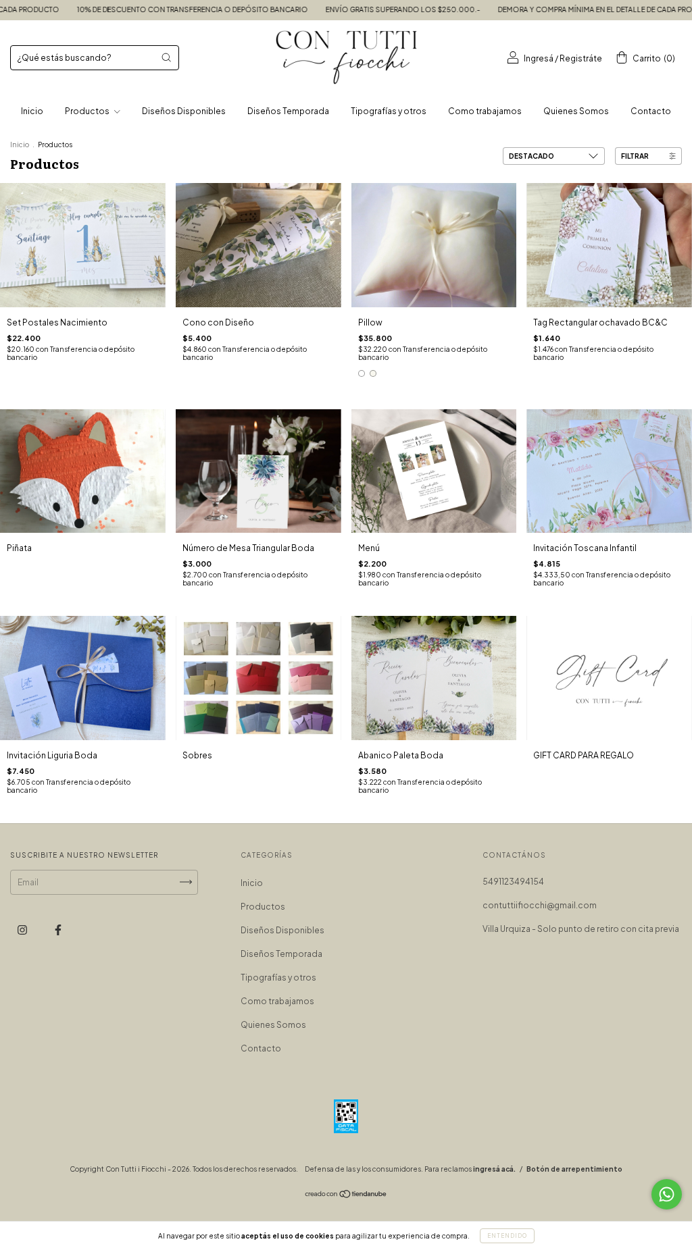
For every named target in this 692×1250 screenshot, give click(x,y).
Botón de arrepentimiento (574, 1169)
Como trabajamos (485, 111)
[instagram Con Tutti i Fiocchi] (23, 930)
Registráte (581, 58)
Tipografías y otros (388, 111)
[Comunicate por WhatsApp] (666, 1194)
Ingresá (538, 58)
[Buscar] (166, 57)
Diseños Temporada (288, 111)
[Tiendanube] (346, 1196)
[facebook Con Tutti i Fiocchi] (58, 930)
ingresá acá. (494, 1169)
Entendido (507, 1235)
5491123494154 (513, 882)
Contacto (651, 111)
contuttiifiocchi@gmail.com (540, 905)
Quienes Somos (576, 111)
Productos (88, 111)
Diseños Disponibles (184, 111)
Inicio (32, 111)
